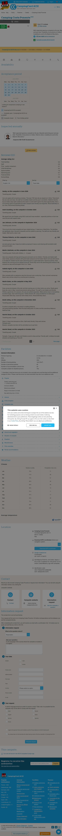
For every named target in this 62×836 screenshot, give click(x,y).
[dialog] (31, 418)
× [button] (56, 408)
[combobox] (54, 408)
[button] (13, 425)
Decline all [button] (33, 425)
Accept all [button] (47, 425)
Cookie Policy (15, 421)
